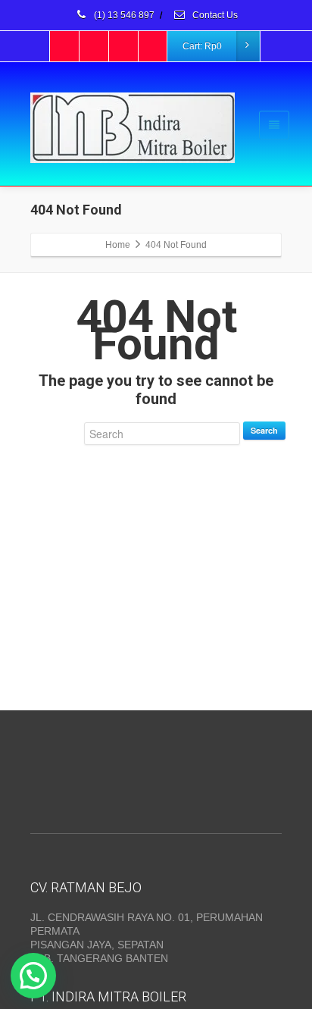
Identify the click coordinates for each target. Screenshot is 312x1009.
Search (264, 430)
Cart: (202, 46)
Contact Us (214, 15)
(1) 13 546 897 (123, 15)
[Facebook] (65, 46)
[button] (33, 975)
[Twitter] (95, 46)
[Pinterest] (154, 46)
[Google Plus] (124, 46)
